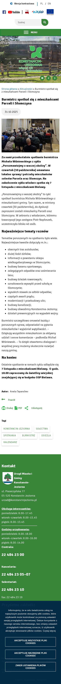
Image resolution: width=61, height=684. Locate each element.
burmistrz (28, 435)
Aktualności (26, 89)
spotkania (9, 435)
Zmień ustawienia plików (30, 666)
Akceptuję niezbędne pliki (30, 654)
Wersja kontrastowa (24, 3)
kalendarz (10, 442)
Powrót (11, 400)
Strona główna (9, 89)
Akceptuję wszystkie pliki (30, 641)
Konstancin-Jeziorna (16, 428)
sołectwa (42, 428)
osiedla (46, 435)
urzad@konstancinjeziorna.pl (19, 500)
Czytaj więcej (49, 631)
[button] (30, 135)
